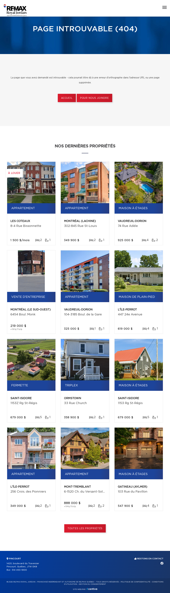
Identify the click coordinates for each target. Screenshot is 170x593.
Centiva (92, 589)
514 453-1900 (19, 570)
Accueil (67, 98)
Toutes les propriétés (85, 528)
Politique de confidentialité (135, 582)
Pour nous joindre (94, 98)
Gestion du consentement (92, 584)
